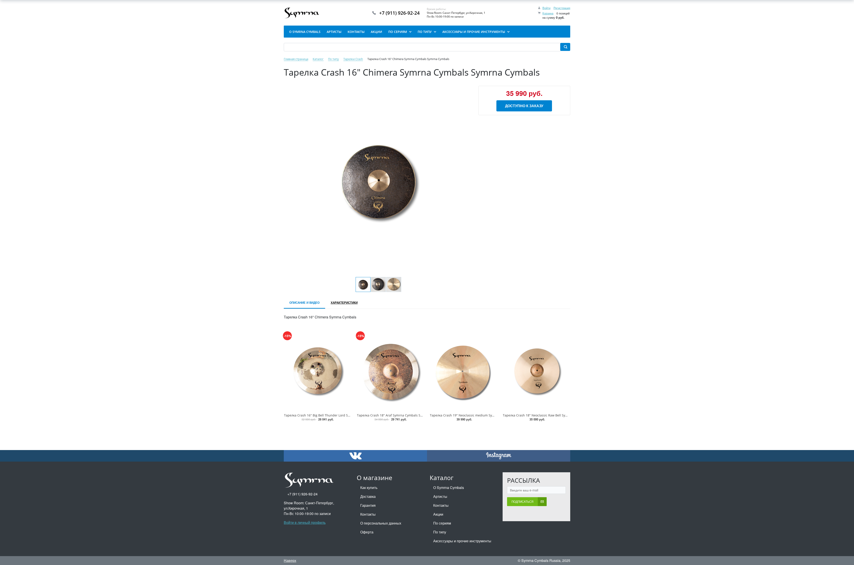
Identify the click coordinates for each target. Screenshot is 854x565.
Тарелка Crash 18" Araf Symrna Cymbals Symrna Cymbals (400, 415)
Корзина (547, 13)
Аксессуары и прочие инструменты (462, 540)
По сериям (442, 523)
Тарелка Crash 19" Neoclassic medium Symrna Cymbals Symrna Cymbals (484, 415)
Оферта (366, 532)
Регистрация (562, 8)
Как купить (368, 487)
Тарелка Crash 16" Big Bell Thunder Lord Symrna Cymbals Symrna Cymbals (340, 415)
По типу (439, 532)
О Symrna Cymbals (448, 487)
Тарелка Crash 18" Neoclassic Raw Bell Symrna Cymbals (545, 415)
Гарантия (368, 505)
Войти (546, 8)
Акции (438, 514)
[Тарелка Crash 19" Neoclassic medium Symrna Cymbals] (463, 371)
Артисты (440, 496)
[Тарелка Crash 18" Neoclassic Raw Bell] (536, 371)
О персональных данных (380, 523)
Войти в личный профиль (305, 522)
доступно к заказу (524, 105)
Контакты (368, 514)
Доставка (368, 496)
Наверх (290, 560)
